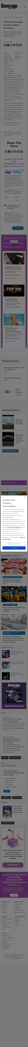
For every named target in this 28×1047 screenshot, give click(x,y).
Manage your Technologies (14, 543)
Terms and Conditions (14, 527)
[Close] (25, 497)
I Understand (14, 548)
